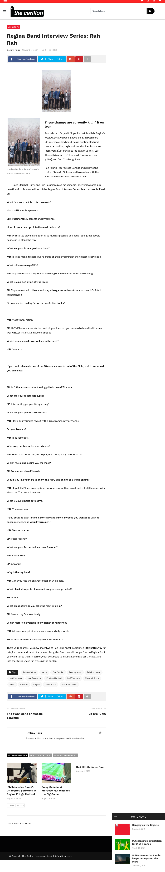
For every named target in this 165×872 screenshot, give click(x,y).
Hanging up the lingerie (145, 825)
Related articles (17, 755)
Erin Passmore (93, 672)
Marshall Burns (92, 678)
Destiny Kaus (13, 49)
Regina (36, 684)
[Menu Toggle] (4, 11)
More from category (65, 755)
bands (44, 672)
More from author (40, 755)
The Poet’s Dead (69, 684)
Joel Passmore (34, 678)
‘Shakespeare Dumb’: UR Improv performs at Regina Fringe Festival (21, 790)
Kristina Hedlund (54, 678)
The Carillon (50, 684)
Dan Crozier (58, 672)
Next (19, 806)
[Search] (151, 11)
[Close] (115, 816)
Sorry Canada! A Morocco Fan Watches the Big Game (56, 790)
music (12, 684)
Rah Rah (24, 684)
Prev (12, 806)
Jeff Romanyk (16, 678)
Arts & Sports (13, 27)
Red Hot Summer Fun (90, 767)
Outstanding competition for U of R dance (147, 842)
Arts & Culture (29, 672)
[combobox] (119, 11)
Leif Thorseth (73, 678)
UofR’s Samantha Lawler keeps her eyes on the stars (146, 858)
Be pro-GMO (97, 713)
